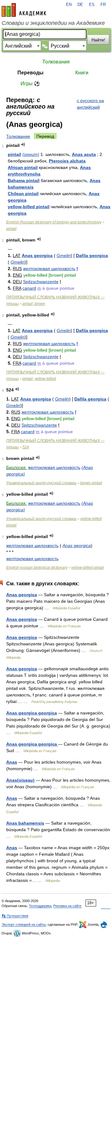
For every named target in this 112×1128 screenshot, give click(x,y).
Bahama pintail (24, 180)
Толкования (56, 61)
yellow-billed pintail (28, 206)
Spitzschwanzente (40, 281)
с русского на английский (90, 104)
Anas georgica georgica (31, 712)
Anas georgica (37, 255)
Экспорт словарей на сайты (24, 924)
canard (29, 288)
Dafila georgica (92, 255)
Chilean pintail (23, 193)
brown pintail (91, 483)
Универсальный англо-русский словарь (41, 483)
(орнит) (30, 154)
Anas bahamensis (25, 823)
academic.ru (24, 10)
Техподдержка (40, 906)
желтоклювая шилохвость (49, 268)
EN (69, 4)
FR (103, 4)
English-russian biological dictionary (37, 567)
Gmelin (64, 255)
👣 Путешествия (15, 916)
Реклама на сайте (67, 906)
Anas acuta (84, 154)
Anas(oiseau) (20, 780)
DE (80, 4)
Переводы (30, 72)
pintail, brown (33, 304)
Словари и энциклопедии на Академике (53, 23)
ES (92, 4)
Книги (81, 72)
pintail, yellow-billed (39, 379)
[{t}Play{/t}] (23, 144)
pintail (14, 154)
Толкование (18, 136)
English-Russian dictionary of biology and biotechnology (53, 222)
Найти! (98, 39)
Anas (11, 762)
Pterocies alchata (67, 160)
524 (25, 447)
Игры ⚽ (30, 83)
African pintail (23, 167)
